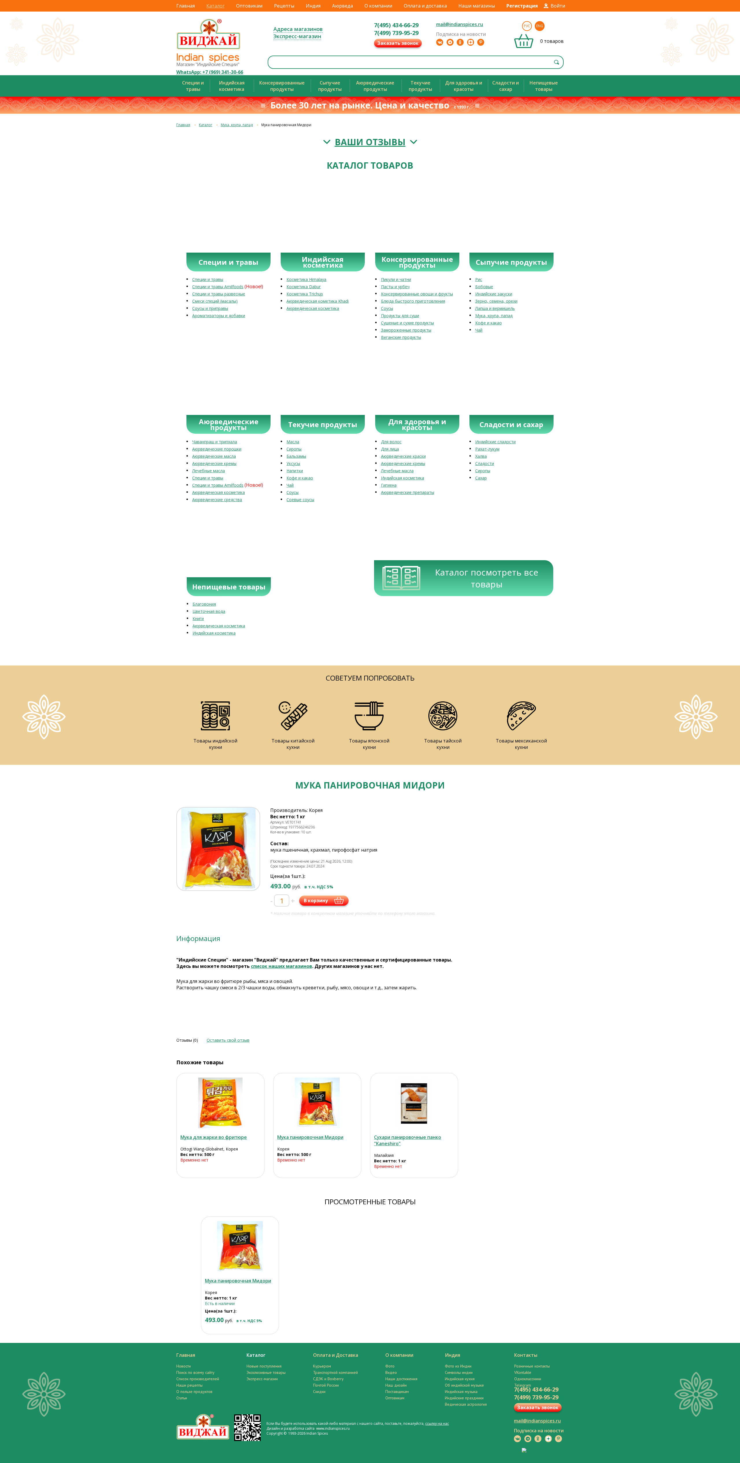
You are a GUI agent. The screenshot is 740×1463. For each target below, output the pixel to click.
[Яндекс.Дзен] (470, 42)
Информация (198, 938)
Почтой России (326, 1385)
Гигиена (389, 485)
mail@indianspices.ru (459, 24)
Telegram (522, 1385)
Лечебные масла (208, 470)
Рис (478, 279)
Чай (478, 330)
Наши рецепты (189, 1385)
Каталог (215, 6)
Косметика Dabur (303, 286)
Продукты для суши (400, 315)
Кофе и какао (488, 323)
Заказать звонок (398, 43)
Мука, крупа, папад (237, 124)
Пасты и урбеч (395, 286)
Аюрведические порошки (216, 449)
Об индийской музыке (464, 1385)
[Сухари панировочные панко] (414, 1103)
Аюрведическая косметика (312, 308)
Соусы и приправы (210, 308)
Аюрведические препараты (407, 492)
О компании (378, 6)
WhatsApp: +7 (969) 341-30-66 (209, 72)
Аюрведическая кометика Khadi (317, 301)
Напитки (294, 470)
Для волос (391, 441)
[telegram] (450, 42)
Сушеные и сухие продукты (407, 323)
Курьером (322, 1366)
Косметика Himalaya (306, 279)
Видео (391, 1372)
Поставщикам (397, 1391)
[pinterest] (480, 42)
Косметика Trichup (304, 294)
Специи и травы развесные (218, 294)
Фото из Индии (458, 1366)
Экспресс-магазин (297, 36)
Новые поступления (264, 1366)
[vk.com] (439, 42)
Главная (185, 6)
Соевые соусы (300, 499)
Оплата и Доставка (335, 1355)
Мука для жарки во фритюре (213, 1137)
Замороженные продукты (406, 330)
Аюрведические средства (217, 499)
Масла (292, 441)
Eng (539, 25)
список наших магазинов (281, 966)
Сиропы (293, 449)
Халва (481, 456)
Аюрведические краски (403, 456)
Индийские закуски (493, 294)
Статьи (181, 1397)
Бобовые (484, 286)
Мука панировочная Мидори (310, 1137)
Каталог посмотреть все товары (486, 578)
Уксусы (293, 463)
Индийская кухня (460, 1378)
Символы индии (459, 1372)
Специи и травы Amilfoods (217, 286)
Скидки (319, 1391)
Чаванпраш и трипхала (214, 441)
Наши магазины (476, 6)
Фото (390, 1366)
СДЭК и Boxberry (328, 1378)
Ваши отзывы (370, 142)
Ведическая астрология (466, 1404)
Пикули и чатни (396, 279)
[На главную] (208, 49)
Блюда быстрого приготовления (413, 301)
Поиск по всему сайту (195, 1372)
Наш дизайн (396, 1385)
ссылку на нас (437, 1423)
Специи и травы (207, 279)
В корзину (316, 900)
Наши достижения (401, 1378)
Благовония (204, 604)
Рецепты (284, 6)
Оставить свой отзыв (228, 1040)
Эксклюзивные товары (266, 1372)
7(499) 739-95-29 (396, 33)
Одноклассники (527, 1378)
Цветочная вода (209, 611)
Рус (527, 25)
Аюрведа (342, 6)
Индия (313, 6)
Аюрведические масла (214, 456)
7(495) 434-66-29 (396, 25)
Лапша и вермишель (495, 308)
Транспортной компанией (335, 1372)
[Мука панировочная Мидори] (317, 1103)
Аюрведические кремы (214, 463)
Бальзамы (296, 456)
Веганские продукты (401, 337)
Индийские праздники (464, 1397)
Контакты (525, 1355)
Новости (183, 1366)
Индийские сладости (495, 441)
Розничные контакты (532, 1366)
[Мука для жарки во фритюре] (220, 1103)
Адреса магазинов (298, 28)
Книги (198, 618)
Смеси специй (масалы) (215, 301)
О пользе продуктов (194, 1391)
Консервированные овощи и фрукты (417, 294)
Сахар (481, 478)
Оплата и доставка (425, 6)
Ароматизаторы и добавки (218, 315)
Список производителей (197, 1378)
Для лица (390, 449)
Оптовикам (249, 6)
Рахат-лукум (487, 449)
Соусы (387, 308)
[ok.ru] (460, 42)
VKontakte (522, 1372)
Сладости (484, 463)
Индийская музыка (461, 1391)
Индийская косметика (402, 478)
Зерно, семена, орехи (496, 301)
